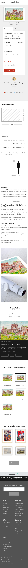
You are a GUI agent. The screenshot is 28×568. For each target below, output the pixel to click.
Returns (5, 513)
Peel (12, 355)
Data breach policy (8, 546)
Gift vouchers (6, 522)
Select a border (8, 51)
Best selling (18, 522)
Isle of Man (4, 355)
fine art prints (16, 201)
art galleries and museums (14, 214)
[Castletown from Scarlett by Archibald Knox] (7, 450)
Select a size (13, 42)
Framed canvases (19, 509)
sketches (19, 355)
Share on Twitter (19, 92)
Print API (3, 558)
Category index (19, 531)
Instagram (17, 533)
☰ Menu (3, 2)
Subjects (17, 524)
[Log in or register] (23, 2)
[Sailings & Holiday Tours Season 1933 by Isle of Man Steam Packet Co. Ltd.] (7, 436)
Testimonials (6, 507)
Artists (16, 526)
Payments (5, 509)
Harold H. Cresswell (14, 24)
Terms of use (6, 544)
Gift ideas (5, 524)
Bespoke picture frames (13, 559)
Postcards (17, 511)
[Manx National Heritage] (14, 79)
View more (14, 463)
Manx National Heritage (17, 83)
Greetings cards (19, 513)
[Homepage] (14, 2)
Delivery (3, 232)
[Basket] (26, 2)
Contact (5, 503)
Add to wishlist (8, 92)
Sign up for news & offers (14, 486)
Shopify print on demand (7, 563)
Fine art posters (19, 503)
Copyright (5, 548)
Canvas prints (18, 507)
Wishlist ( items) (7, 526)
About (4, 505)
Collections (18, 529)
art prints (19, 38)
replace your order (14, 240)
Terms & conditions (8, 540)
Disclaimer (5, 550)
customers (22, 219)
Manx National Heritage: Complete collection (13, 348)
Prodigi (8, 558)
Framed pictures (19, 505)
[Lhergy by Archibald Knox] (21, 450)
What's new (18, 515)
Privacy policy (6, 542)
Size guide (20, 42)
